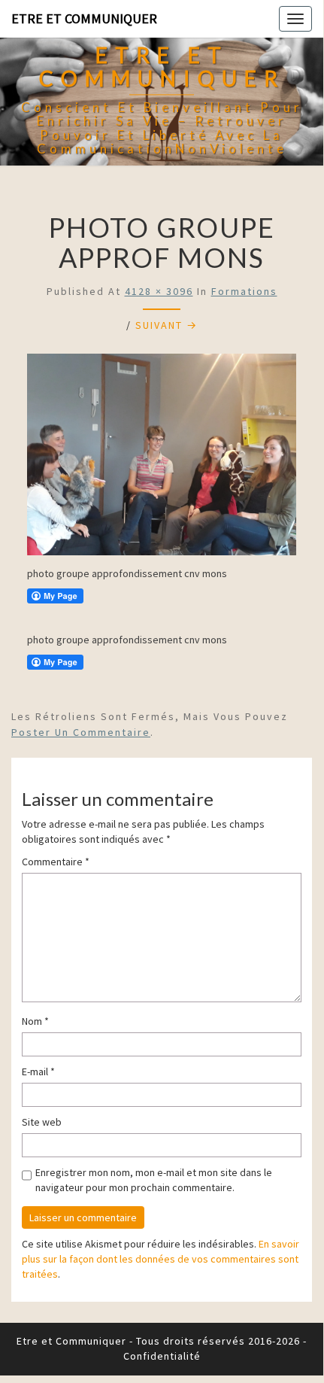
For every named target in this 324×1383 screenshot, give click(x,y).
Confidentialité (162, 1356)
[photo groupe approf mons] (161, 459)
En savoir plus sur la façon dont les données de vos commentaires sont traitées (160, 1259)
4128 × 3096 (159, 291)
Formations (244, 291)
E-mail (38, 1071)
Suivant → (166, 325)
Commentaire (55, 861)
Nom (35, 1021)
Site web (42, 1122)
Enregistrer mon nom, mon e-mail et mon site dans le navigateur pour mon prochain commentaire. (153, 1180)
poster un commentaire (80, 732)
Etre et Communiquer (84, 18)
